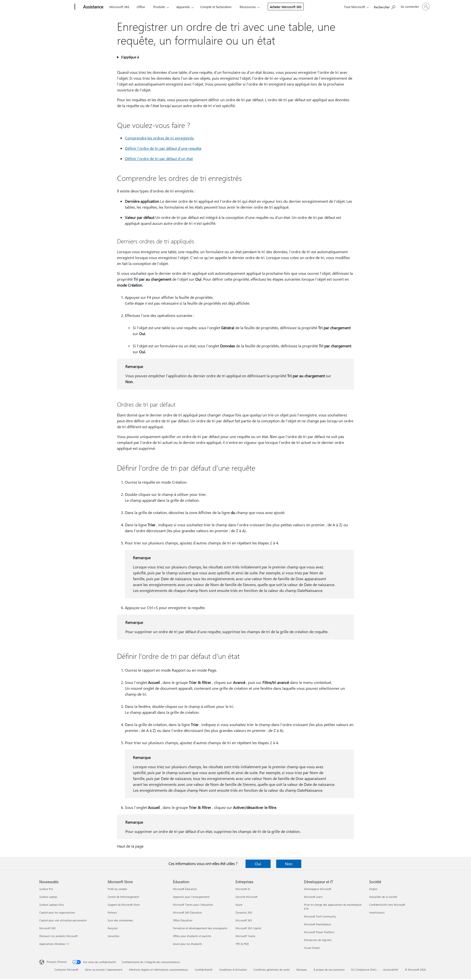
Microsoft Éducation (185, 889)
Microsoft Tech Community (320, 916)
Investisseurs (377, 912)
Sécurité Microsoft (246, 897)
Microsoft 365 (119, 7)
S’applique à (130, 57)
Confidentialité (203, 969)
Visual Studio (312, 948)
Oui (258, 863)
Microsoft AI (243, 889)
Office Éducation (182, 920)
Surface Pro (46, 889)
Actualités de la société (383, 897)
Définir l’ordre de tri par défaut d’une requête (163, 148)
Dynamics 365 (244, 912)
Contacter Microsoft (66, 969)
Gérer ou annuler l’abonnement (103, 969)
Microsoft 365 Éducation (187, 912)
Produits (159, 7)
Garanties (113, 936)
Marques (301, 969)
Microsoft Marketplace (317, 924)
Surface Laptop (48, 897)
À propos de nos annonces (329, 969)
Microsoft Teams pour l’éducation (193, 904)
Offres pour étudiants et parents (192, 936)
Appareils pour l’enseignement (191, 897)
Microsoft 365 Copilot (248, 928)
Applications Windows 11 (54, 944)
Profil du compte (117, 889)
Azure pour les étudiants (187, 944)
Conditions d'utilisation (233, 969)
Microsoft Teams (245, 936)
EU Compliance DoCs (364, 969)
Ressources (248, 7)
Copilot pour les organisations (57, 912)
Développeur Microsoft (317, 889)
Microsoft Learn (313, 897)
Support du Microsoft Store (124, 904)
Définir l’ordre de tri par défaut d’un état (159, 158)
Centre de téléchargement (123, 897)
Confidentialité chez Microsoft (387, 904)
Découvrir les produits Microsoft (58, 936)
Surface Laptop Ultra (51, 904)
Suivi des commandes (120, 920)
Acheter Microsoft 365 (285, 7)
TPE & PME (242, 944)
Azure (239, 904)
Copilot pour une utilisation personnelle (63, 920)
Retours (112, 912)
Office (141, 7)
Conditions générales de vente (271, 969)
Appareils (183, 7)
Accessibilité (390, 969)
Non (288, 863)
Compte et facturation (215, 7)
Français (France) (56, 962)
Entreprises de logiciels (318, 940)
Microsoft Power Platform (319, 932)
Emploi (373, 889)
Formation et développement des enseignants (200, 928)
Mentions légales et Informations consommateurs (158, 969)
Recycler (113, 928)
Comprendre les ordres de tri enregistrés (159, 137)
